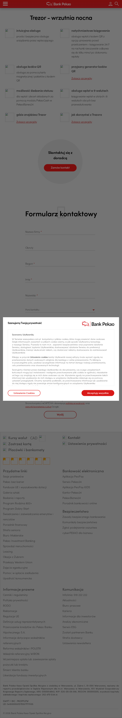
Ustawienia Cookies (24, 393)
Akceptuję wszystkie (98, 393)
